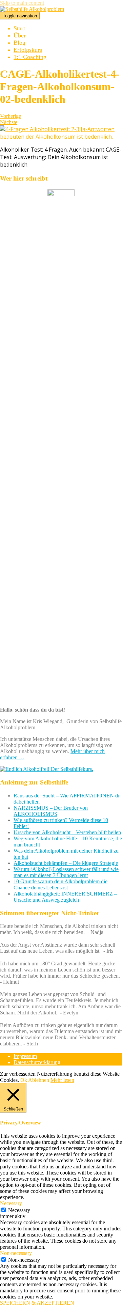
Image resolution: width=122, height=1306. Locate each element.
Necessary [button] (11, 1203)
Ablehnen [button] (38, 1080)
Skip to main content (22, 3)
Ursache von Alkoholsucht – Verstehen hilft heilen (67, 832)
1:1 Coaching (30, 56)
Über (20, 35)
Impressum (25, 1056)
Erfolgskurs (28, 49)
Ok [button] (23, 1080)
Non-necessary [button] (16, 1253)
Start (19, 28)
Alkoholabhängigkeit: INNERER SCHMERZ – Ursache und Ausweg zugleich (65, 897)
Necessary (19, 1210)
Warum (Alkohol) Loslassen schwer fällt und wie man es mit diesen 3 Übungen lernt (66, 872)
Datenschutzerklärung (37, 1062)
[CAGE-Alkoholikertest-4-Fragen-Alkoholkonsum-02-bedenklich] (61, 136)
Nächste (8, 122)
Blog (19, 42)
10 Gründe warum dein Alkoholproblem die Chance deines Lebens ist (60, 884)
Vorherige (10, 116)
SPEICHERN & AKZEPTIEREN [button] (37, 1303)
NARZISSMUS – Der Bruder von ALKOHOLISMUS (51, 811)
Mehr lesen (62, 1080)
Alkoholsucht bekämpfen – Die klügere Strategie (66, 863)
